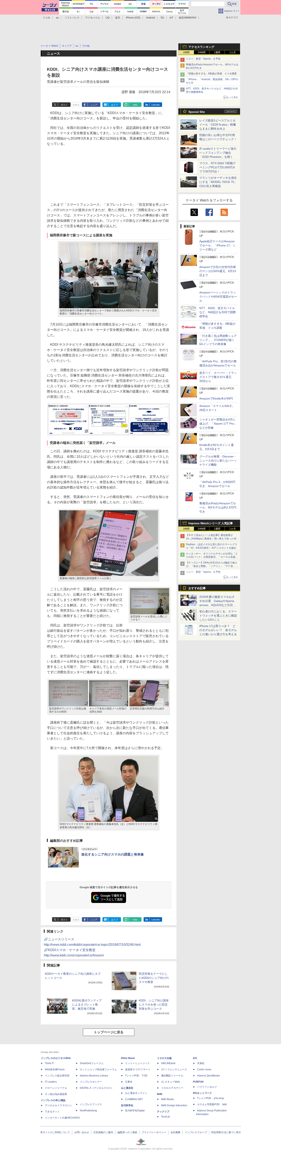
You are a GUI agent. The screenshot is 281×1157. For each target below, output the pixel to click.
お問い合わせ (81, 1132)
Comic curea (204, 1069)
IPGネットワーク (202, 1093)
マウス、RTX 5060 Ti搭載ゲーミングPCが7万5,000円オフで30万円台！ (217, 167)
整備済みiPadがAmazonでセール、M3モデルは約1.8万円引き (217, 507)
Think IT (49, 1063)
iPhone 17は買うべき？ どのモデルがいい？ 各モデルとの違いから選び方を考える (218, 630)
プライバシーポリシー (154, 1132)
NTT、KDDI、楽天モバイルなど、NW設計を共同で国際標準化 (217, 312)
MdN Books (167, 1099)
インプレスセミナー (91, 1081)
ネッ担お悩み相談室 (56, 1094)
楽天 (117, 17)
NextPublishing (88, 1110)
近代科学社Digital (135, 1110)
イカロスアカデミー (172, 1088)
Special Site (196, 111)
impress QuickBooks (208, 1075)
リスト (76, 105)
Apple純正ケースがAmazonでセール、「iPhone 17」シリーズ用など (217, 245)
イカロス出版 (164, 1058)
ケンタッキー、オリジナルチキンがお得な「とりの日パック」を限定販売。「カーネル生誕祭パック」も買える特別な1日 (212, 557)
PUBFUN (198, 1081)
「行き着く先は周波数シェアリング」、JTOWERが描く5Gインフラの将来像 (218, 340)
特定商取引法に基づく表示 (226, 1132)
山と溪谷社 (127, 1088)
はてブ (114, 105)
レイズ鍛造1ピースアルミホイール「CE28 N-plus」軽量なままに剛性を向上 (217, 124)
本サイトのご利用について (55, 1132)
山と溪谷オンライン (136, 1093)
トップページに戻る (108, 1032)
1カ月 (232, 52)
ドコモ (46, 17)
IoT (171, 17)
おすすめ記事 (197, 588)
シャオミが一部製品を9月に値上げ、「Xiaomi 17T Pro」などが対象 (218, 423)
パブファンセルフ (207, 1086)
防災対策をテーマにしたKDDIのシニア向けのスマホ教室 (154, 978)
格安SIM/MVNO (187, 17)
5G (162, 17)
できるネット (52, 1111)
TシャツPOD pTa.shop (210, 1098)
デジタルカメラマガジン (58, 1105)
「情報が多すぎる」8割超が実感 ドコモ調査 (211, 73)
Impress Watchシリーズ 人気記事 (210, 523)
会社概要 (175, 1132)
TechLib (165, 1116)
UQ (107, 17)
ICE (195, 1058)
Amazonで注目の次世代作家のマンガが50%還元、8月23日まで (217, 271)
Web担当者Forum (55, 1069)
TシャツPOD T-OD (136, 1075)
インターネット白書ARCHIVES (62, 1117)
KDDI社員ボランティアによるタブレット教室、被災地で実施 (87, 1004)
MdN (159, 1094)
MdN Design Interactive (174, 1105)
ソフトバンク (72, 17)
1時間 (186, 52)
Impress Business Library (94, 1075)
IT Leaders (51, 1081)
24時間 (202, 52)
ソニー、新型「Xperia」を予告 (203, 58)
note (135, 105)
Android (150, 17)
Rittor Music (128, 1058)
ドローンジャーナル (56, 1088)
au (57, 17)
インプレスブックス (91, 1104)
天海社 (200, 1063)
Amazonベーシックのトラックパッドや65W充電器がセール (218, 296)
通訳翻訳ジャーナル (172, 1075)
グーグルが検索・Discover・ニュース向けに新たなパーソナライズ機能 (218, 460)
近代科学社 (127, 1105)
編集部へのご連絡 (127, 1132)
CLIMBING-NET (134, 1099)
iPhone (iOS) (133, 17)
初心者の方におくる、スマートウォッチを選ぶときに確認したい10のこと (218, 615)
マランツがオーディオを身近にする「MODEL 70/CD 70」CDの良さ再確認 (218, 182)
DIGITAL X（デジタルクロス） (97, 1088)
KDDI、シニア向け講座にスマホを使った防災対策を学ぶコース (154, 1004)
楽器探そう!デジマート (137, 1069)
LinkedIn (155, 105)
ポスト (64, 105)
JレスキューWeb (170, 1081)
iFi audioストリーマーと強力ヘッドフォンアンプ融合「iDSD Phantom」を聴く (217, 152)
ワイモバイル (92, 17)
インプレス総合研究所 (57, 1075)
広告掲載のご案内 (103, 1132)
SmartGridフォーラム (91, 1063)
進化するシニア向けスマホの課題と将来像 (112, 854)
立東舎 (128, 1081)
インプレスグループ (196, 1132)
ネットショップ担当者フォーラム (98, 1069)
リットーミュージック (137, 1063)
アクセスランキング (201, 46)
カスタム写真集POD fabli (212, 1104)
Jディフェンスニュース (174, 1069)
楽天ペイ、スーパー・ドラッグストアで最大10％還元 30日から (218, 377)
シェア (94, 105)
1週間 (217, 52)
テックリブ (163, 1111)
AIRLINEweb (168, 1063)
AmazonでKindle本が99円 (216, 398)
